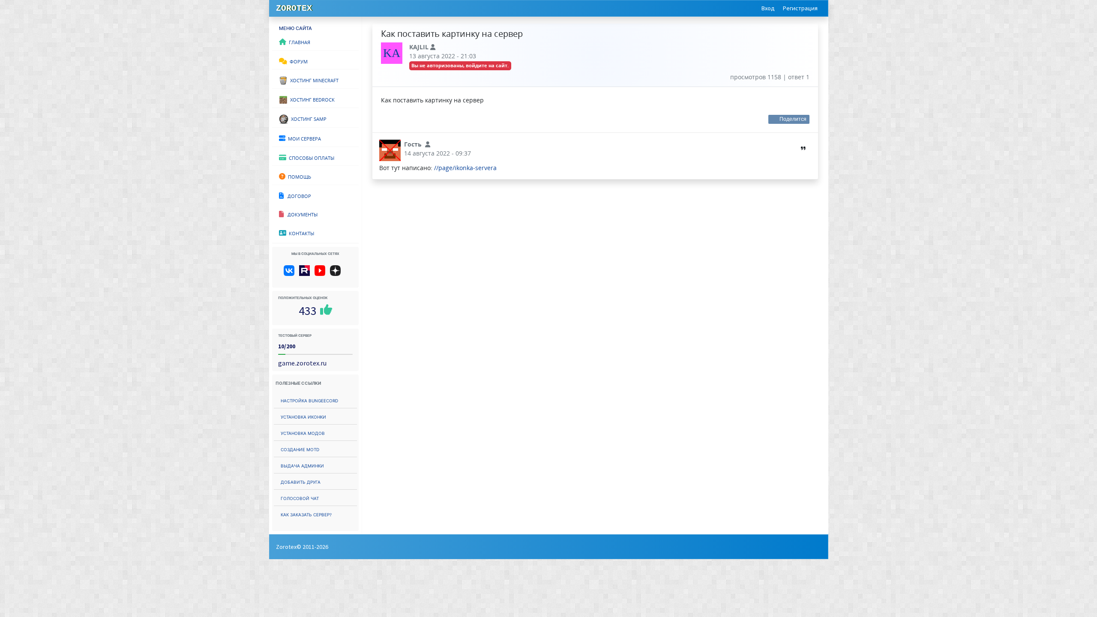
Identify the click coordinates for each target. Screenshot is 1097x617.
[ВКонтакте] (291, 274)
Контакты (300, 232)
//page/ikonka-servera (465, 168)
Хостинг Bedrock (311, 99)
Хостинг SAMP (307, 118)
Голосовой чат (300, 497)
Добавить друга (301, 481)
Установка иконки (303, 416)
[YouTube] (322, 274)
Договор (297, 195)
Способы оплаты (310, 157)
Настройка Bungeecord (309, 400)
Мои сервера (303, 138)
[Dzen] (338, 274)
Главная (298, 41)
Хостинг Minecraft (313, 79)
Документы (301, 214)
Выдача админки (302, 465)
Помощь (298, 176)
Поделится (793, 119)
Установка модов (303, 432)
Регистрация (800, 8)
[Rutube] (306, 274)
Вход (768, 8)
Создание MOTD (300, 448)
